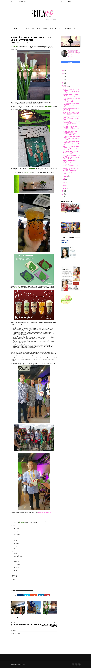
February (65, 186)
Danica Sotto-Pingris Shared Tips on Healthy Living (71, 129)
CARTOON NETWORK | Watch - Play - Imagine (71, 161)
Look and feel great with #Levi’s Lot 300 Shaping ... (71, 109)
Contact (15, 1)
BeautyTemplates (21, 664)
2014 (63, 191)
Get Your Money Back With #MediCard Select (71, 137)
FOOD (27, 28)
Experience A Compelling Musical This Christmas (71, 144)
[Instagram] (63, 1)
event (26, 590)
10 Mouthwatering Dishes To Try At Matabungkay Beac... (71, 158)
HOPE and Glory (66, 164)
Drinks (24, 590)
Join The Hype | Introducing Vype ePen (71, 112)
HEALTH (51, 28)
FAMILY (16, 28)
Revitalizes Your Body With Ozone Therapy (70, 95)
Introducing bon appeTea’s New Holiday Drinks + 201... (70, 101)
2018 (63, 82)
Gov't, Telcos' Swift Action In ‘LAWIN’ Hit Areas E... (71, 104)
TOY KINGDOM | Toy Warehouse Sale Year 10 (71, 173)
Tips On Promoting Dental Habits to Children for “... (71, 106)
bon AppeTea (15, 590)
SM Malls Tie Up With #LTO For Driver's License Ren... (71, 169)
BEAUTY (38, 28)
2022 (63, 76)
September (65, 176)
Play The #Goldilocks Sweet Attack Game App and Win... (70, 153)
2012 (63, 194)
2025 (63, 72)
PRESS (75, 28)
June (64, 181)
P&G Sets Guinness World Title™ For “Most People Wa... (71, 114)
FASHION (45, 28)
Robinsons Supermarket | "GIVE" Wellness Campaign (70, 132)
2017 (63, 83)
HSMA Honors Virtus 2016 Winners (70, 151)
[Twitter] (73, 664)
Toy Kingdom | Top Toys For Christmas (71, 96)
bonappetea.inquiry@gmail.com (44, 512)
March (64, 185)
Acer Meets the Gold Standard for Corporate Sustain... (70, 124)
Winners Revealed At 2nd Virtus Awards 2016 (71, 119)
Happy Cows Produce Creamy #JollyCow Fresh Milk (71, 156)
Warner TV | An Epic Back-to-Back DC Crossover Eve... (71, 90)
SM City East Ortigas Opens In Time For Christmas (33, 615)
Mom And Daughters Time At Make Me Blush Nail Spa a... (71, 122)
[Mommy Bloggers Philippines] (67, 304)
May (64, 182)
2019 (63, 80)
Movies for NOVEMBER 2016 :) (69, 170)
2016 (63, 85)
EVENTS (22, 28)
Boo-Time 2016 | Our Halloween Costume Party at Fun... (70, 127)
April (64, 183)
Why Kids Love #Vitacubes (69, 162)
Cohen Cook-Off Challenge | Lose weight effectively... (70, 166)
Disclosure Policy (22, 1)
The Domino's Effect (67, 110)
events (29, 590)
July (64, 179)
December (65, 86)
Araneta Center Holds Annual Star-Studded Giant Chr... (70, 149)
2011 (63, 196)
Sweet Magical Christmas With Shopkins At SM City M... (70, 134)
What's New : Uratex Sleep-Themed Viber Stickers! (71, 147)
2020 (63, 79)
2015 (63, 190)
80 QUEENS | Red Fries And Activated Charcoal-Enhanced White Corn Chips (17, 616)
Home (12, 1)
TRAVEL (32, 28)
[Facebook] (61, 1)
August (65, 178)
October (65, 175)
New (32, 590)
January (65, 188)
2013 (63, 193)
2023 (63, 74)
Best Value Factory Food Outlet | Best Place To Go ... (71, 99)
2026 (63, 70)
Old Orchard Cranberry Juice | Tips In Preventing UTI (71, 142)
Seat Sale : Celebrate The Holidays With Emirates (71, 92)
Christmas (20, 590)
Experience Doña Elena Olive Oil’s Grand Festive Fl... (71, 117)
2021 (63, 77)
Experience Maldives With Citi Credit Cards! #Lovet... (71, 139)
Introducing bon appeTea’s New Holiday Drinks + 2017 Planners (49, 616)
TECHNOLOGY (58, 28)
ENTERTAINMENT (67, 28)
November (65, 88)
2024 (63, 73)
